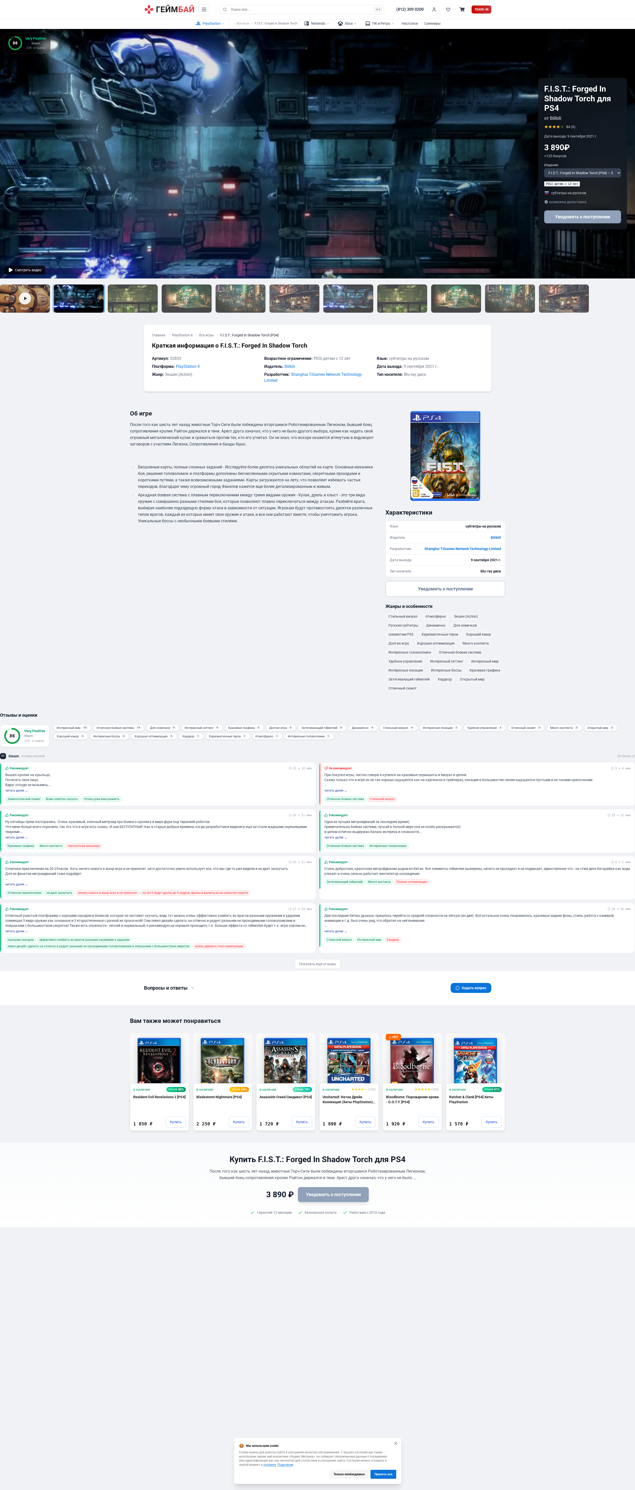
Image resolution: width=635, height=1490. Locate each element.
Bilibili (289, 366)
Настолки (410, 23)
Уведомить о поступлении (582, 216)
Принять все (383, 1474)
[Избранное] (448, 9)
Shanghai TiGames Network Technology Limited (462, 549)
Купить (176, 1122)
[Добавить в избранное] (180, 1039)
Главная (158, 335)
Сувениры (432, 23)
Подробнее (285, 1465)
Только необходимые (349, 1474)
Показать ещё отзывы (317, 964)
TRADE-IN (481, 9)
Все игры (243, 23)
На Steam (624, 756)
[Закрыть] (395, 1443)
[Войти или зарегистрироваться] (434, 9)
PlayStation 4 (182, 335)
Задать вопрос (474, 988)
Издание (551, 165)
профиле (269, 1465)
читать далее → (16, 790)
